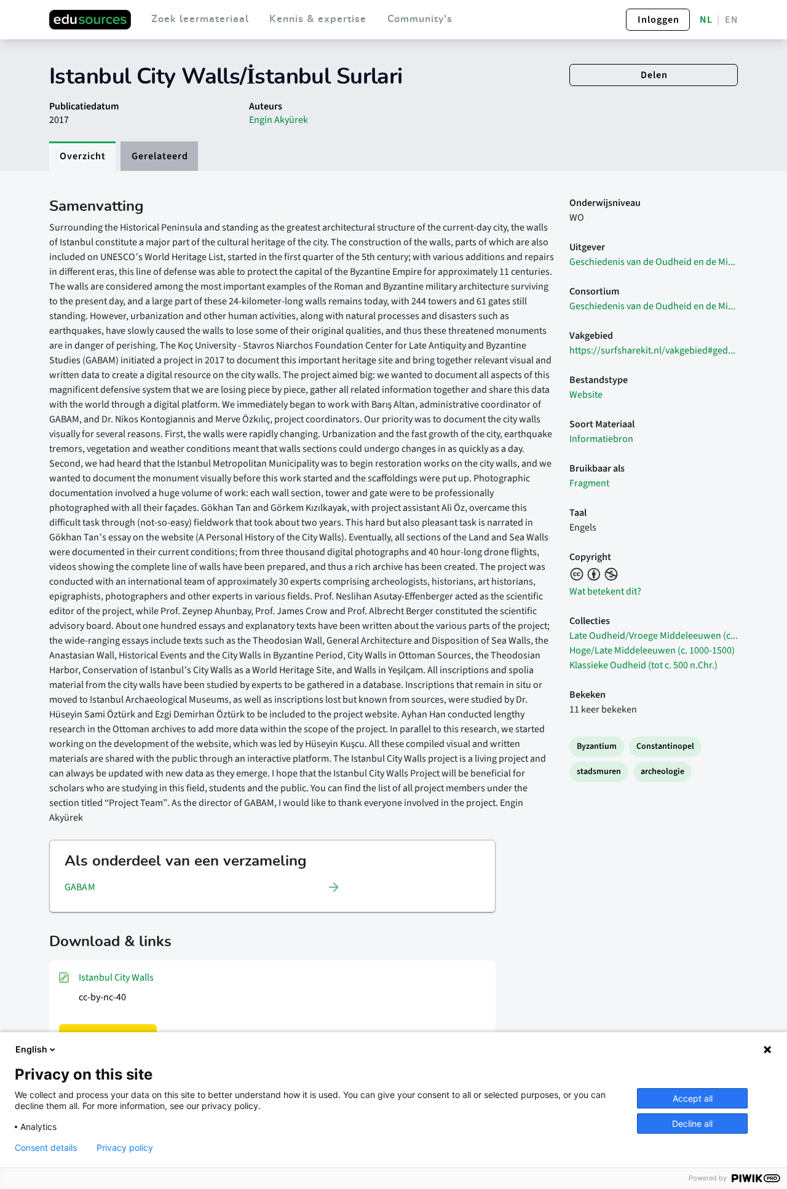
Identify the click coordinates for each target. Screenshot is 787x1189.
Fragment (589, 483)
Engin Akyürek (278, 120)
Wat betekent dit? (605, 591)
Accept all (693, 1098)
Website (586, 394)
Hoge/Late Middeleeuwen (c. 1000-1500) (652, 650)
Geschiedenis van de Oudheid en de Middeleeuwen (653, 262)
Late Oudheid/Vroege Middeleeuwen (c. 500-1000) (653, 635)
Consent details (46, 1148)
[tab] (82, 156)
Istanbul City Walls (116, 977)
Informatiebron (601, 439)
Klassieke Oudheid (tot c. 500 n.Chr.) (643, 665)
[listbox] (203, 887)
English (31, 1049)
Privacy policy (125, 1148)
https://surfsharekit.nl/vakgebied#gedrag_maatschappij (653, 350)
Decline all (692, 1123)
